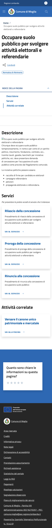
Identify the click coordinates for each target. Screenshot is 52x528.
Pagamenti (8, 484)
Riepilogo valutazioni (13, 489)
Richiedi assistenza (12, 468)
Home (6, 22)
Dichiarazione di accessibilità (17, 452)
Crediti (7, 436)
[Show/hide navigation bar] (4, 11)
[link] (15, 231)
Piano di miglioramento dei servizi (19, 500)
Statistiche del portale (14, 473)
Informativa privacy (12, 441)
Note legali (8, 446)
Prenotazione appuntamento (17, 462)
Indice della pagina (12, 88)
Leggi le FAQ (9, 478)
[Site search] (46, 11)
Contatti (7, 457)
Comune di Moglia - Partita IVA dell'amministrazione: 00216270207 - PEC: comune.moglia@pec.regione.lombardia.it (23, 510)
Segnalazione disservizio (15, 495)
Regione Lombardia (11, 3)
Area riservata (10, 430)
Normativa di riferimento (12, 72)
